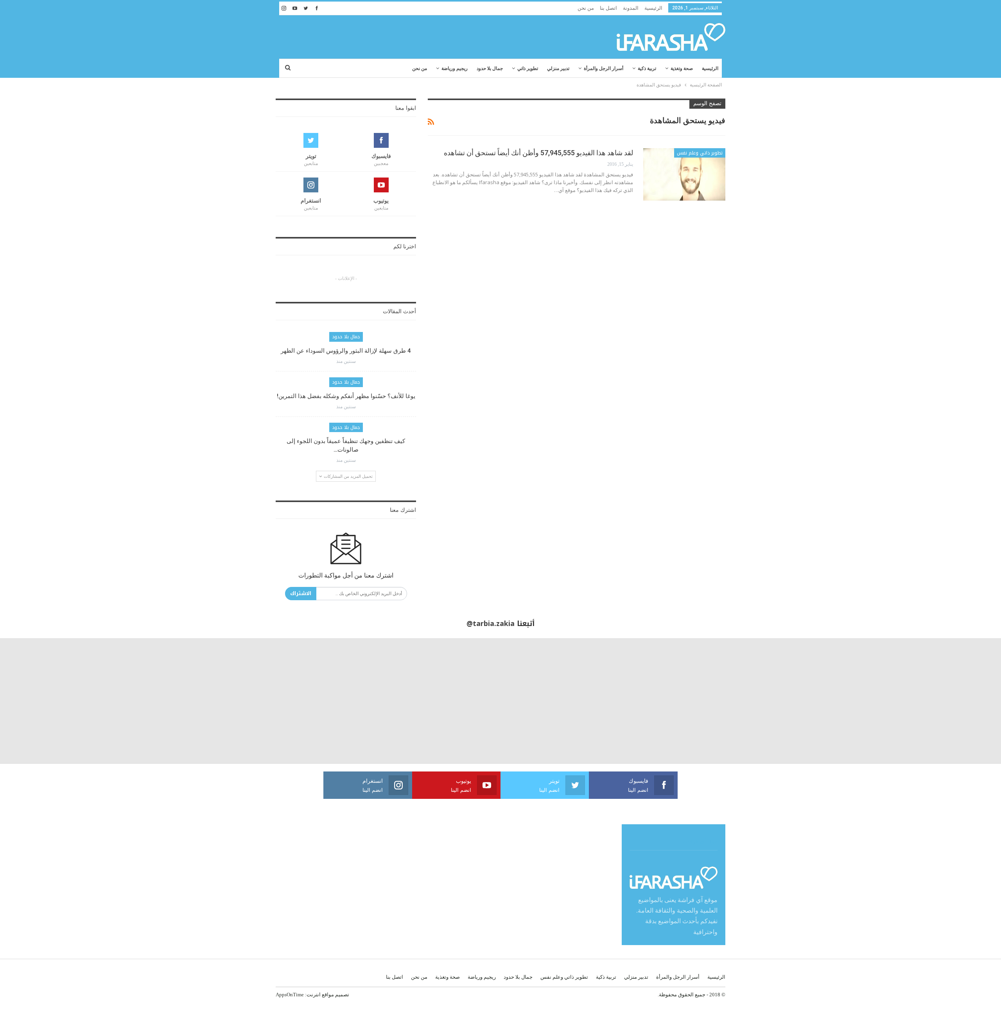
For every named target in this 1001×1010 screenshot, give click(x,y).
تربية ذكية (647, 68)
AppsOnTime (290, 994)
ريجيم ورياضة (454, 68)
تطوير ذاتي (527, 68)
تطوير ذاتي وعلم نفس (700, 153)
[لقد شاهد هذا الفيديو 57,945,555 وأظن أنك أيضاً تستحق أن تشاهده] (684, 174)
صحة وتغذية (682, 68)
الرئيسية (653, 8)
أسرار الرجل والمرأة (603, 68)
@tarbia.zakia (490, 623)
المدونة (631, 8)
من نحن (586, 8)
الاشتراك (300, 593)
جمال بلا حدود (490, 68)
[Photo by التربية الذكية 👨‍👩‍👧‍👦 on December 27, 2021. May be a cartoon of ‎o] (187, 700)
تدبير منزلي (558, 68)
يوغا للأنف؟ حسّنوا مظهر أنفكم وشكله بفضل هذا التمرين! (346, 396)
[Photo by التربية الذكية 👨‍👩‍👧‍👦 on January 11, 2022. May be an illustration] (938, 700)
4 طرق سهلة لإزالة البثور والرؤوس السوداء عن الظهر (346, 350)
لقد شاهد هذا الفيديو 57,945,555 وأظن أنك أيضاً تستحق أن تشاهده (538, 153)
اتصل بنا (608, 8)
